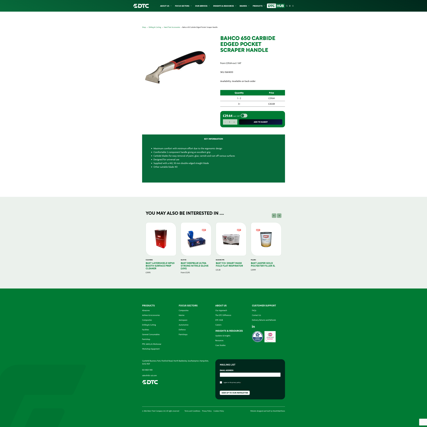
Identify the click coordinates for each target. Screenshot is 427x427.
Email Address (227, 370)
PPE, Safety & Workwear (151, 344)
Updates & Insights (222, 335)
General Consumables (151, 334)
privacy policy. (236, 382)
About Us (164, 6)
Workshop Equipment (151, 349)
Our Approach (221, 310)
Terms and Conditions (192, 411)
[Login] (293, 6)
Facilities (145, 329)
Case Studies (220, 345)
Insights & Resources (223, 6)
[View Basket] (290, 6)
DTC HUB (219, 320)
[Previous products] (274, 215)
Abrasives (146, 310)
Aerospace (183, 320)
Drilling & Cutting (155, 27)
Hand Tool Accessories (172, 27)
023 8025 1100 (147, 370)
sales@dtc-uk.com (149, 375)
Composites (147, 320)
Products (257, 6)
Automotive (183, 325)
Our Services (201, 6)
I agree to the (232, 382)
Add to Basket (261, 122)
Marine (181, 315)
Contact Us (256, 315)
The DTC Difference (223, 315)
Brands (243, 6)
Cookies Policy (218, 411)
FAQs (254, 310)
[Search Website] (287, 6)
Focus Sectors (182, 6)
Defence (182, 329)
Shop (144, 27)
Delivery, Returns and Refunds (264, 320)
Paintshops (183, 334)
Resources (219, 340)
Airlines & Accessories (151, 315)
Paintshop (146, 339)
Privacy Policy (207, 411)
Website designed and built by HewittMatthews (267, 411)
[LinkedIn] (253, 326)
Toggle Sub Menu (171, 5)
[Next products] (279, 215)
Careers (218, 325)
